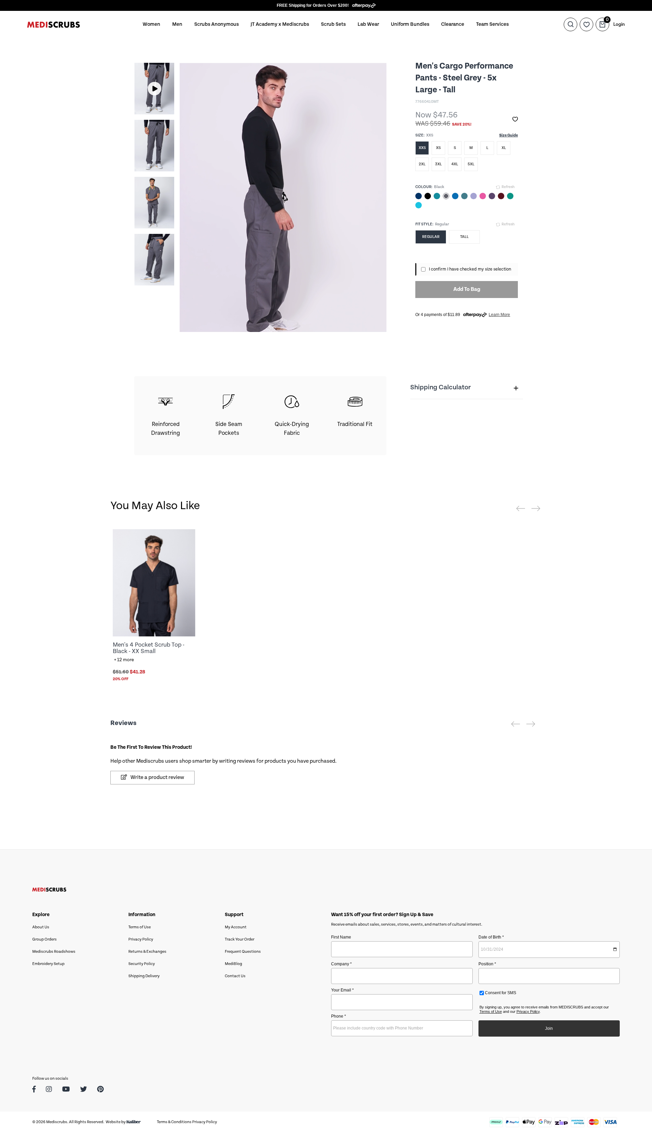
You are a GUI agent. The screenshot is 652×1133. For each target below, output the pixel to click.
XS (438, 148)
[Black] (427, 196)
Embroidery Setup (48, 964)
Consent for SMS (500, 992)
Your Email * (342, 990)
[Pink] (482, 196)
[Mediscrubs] (53, 24)
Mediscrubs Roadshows (53, 951)
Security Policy (141, 964)
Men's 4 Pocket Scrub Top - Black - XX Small (148, 648)
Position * (487, 964)
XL (504, 148)
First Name (341, 937)
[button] (515, 119)
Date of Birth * (491, 937)
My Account (236, 927)
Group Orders (44, 939)
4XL (454, 164)
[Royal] (455, 196)
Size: (419, 135)
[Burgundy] (501, 196)
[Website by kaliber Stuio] (133, 1122)
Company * (341, 964)
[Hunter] (510, 196)
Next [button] (162, 174)
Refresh (507, 187)
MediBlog (233, 964)
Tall (464, 237)
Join (549, 1028)
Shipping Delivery (144, 976)
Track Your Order (239, 939)
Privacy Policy (140, 939)
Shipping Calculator (440, 387)
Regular (430, 237)
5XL (471, 164)
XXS (422, 148)
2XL (422, 164)
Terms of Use (139, 927)
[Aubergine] (492, 196)
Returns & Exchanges (147, 951)
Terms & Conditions (174, 1122)
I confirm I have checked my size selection (470, 269)
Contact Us (235, 976)
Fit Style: (424, 224)
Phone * (338, 1016)
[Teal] (437, 196)
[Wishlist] (586, 24)
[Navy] (418, 196)
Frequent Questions (243, 951)
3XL (438, 164)
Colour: (423, 187)
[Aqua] (418, 205)
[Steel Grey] (446, 196)
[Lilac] (473, 196)
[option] (154, 88)
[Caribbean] (464, 196)
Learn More (499, 314)
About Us (40, 927)
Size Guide (508, 135)
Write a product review (156, 777)
